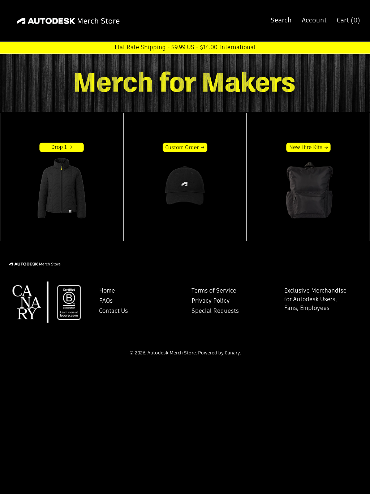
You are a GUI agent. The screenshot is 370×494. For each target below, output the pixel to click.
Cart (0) (348, 20)
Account (314, 20)
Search (281, 20)
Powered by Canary (219, 353)
